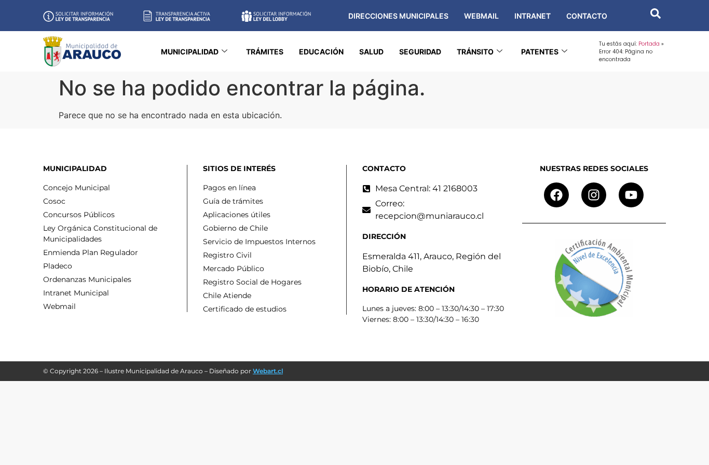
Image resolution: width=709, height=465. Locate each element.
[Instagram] (593, 194)
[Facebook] (556, 194)
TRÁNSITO (475, 51)
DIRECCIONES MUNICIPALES (398, 15)
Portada (649, 44)
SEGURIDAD (420, 51)
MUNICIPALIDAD (190, 51)
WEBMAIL (481, 15)
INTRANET (532, 15)
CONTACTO (586, 15)
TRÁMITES (264, 51)
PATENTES (539, 51)
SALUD (371, 51)
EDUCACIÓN (321, 51)
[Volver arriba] (686, 442)
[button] (655, 15)
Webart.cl (268, 371)
